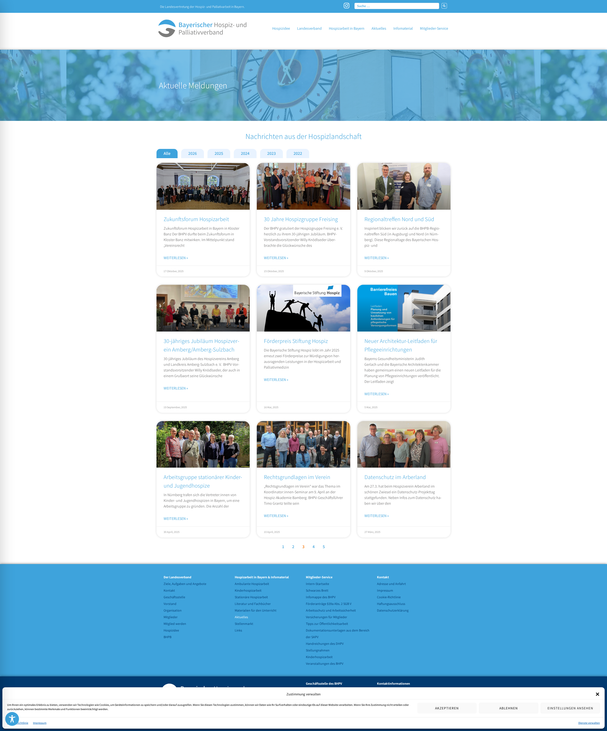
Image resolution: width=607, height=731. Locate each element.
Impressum (39, 723)
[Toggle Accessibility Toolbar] (12, 719)
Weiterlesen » (176, 257)
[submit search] (444, 6)
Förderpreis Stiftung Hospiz (296, 341)
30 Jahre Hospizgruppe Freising (301, 219)
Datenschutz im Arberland (395, 477)
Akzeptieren (447, 708)
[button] (597, 694)
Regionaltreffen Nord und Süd (399, 219)
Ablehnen (508, 708)
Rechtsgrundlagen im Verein (297, 477)
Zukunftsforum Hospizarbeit (196, 219)
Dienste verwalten (589, 723)
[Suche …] (396, 5)
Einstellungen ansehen (570, 708)
